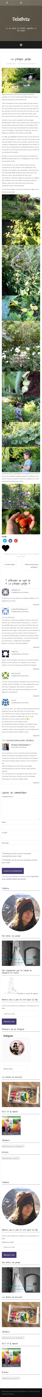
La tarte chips (10, 564)
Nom (4, 822)
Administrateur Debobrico (27, 64)
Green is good (18, 554)
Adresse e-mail (8, 1242)
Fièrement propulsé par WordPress (14, 1391)
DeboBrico (21, 19)
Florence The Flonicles (20, 745)
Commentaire (8, 796)
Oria (35, 1391)
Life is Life (27, 554)
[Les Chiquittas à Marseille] (11, 1125)
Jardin (23, 556)
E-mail (5, 833)
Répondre (36, 604)
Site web (5, 843)
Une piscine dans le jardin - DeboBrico (20, 740)
